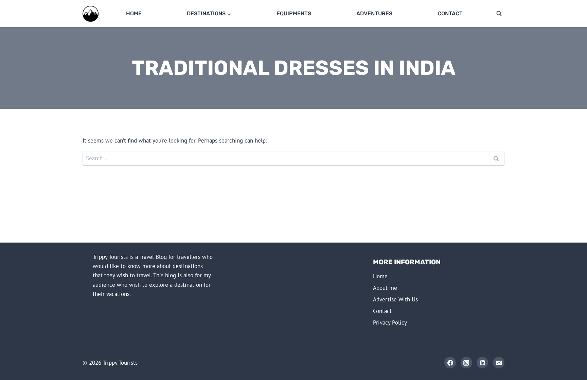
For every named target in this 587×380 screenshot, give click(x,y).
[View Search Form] (499, 13)
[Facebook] (450, 362)
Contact (450, 13)
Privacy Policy (390, 322)
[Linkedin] (482, 362)
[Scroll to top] (557, 363)
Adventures (374, 13)
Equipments (294, 13)
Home (134, 13)
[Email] (498, 362)
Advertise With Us (395, 299)
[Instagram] (466, 362)
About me (385, 288)
